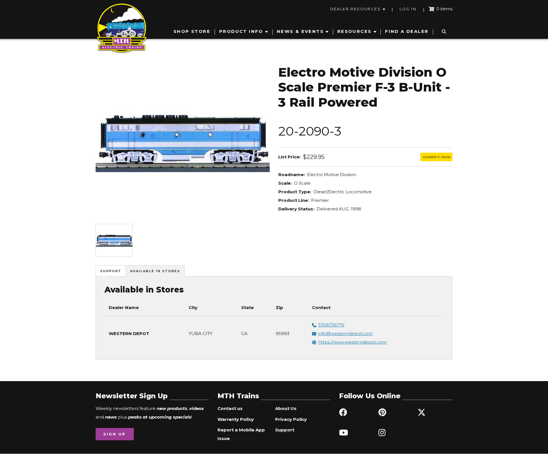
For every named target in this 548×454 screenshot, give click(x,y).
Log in (408, 9)
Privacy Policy (291, 419)
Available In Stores (155, 271)
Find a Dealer (406, 31)
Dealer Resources (355, 9)
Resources (354, 31)
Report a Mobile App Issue (241, 434)
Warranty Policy (235, 419)
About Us (286, 408)
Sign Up (114, 434)
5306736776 (331, 325)
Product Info (241, 31)
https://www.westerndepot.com (352, 342)
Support (110, 271)
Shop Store (192, 31)
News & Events (300, 31)
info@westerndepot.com (345, 333)
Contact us (230, 408)
